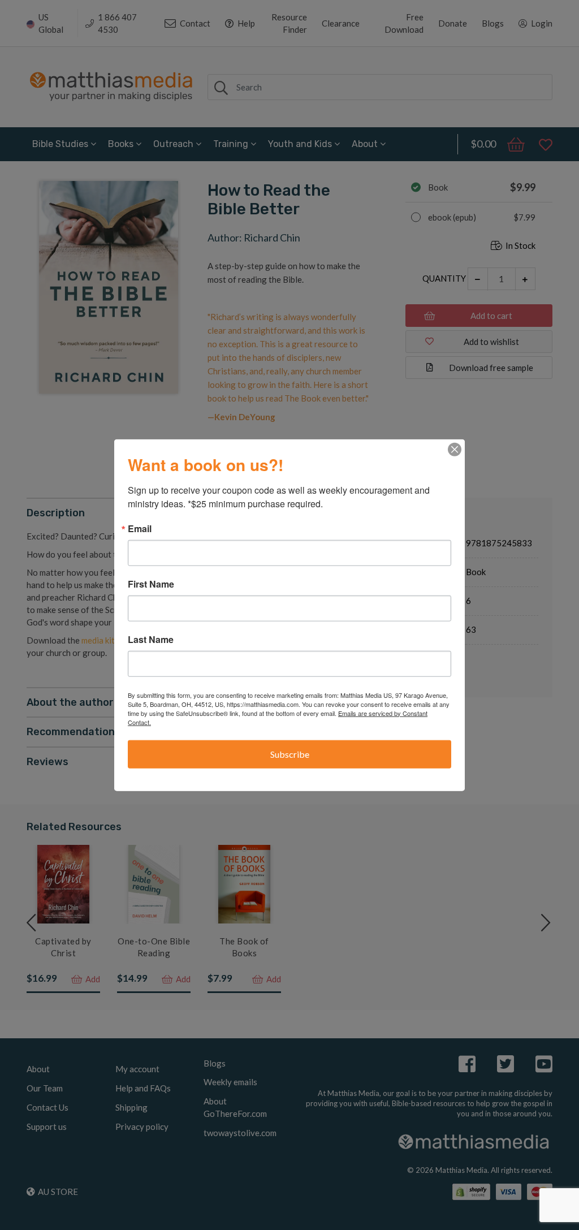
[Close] (454, 449)
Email (140, 528)
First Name (151, 583)
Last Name (151, 639)
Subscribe (289, 753)
